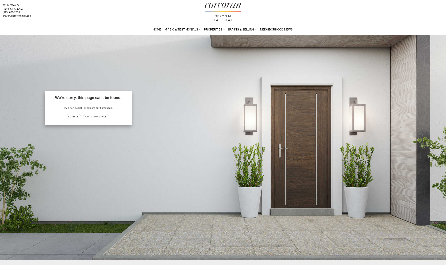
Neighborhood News (276, 29)
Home (157, 29)
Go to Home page (96, 117)
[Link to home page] (223, 12)
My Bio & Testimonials (183, 31)
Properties (215, 31)
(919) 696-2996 (11, 12)
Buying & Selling (243, 31)
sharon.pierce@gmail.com (17, 15)
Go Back (73, 117)
